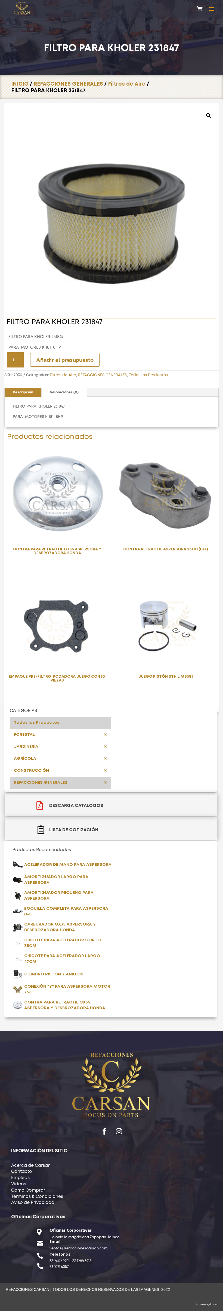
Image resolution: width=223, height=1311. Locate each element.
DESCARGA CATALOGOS (76, 806)
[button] (208, 115)
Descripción (23, 392)
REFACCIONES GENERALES (68, 84)
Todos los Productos (148, 375)
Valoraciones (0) (64, 392)
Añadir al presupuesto (65, 359)
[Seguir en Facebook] (104, 1131)
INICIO (20, 84)
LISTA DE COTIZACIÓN (73, 830)
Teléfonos (59, 1254)
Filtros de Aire (126, 84)
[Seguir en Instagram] (119, 1131)
